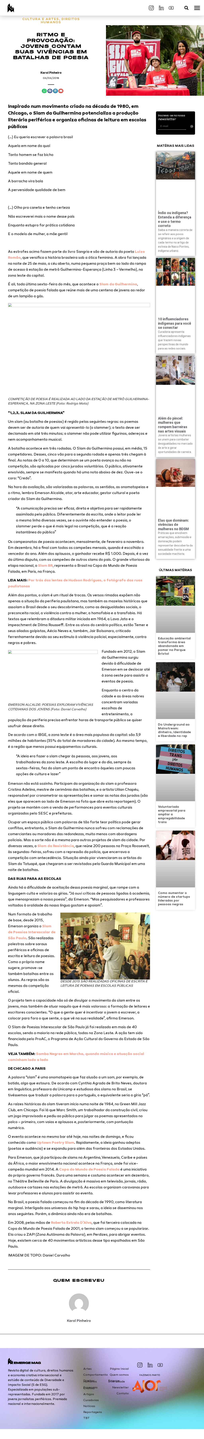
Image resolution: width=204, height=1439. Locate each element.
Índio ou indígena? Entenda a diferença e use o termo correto (174, 219)
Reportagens (92, 1412)
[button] (186, 8)
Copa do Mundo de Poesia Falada (89, 1170)
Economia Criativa (90, 1388)
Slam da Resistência (55, 846)
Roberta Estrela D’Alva (71, 1223)
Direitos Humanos (90, 1381)
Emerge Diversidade (116, 1381)
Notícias (89, 1406)
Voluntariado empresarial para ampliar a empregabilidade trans (171, 814)
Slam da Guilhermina (118, 284)
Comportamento (95, 1375)
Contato (123, 1393)
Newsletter (120, 1387)
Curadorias (91, 1400)
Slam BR (45, 566)
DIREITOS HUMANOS (60, 20)
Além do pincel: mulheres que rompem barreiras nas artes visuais (172, 424)
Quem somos (119, 1375)
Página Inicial (119, 1369)
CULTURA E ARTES (40, 19)
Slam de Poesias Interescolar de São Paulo (31, 932)
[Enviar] (191, 126)
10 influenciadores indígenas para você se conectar (174, 323)
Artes (87, 1369)
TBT (86, 1418)
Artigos (88, 1394)
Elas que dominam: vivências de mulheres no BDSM (173, 524)
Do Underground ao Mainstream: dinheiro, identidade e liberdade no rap (174, 730)
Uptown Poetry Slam (55, 1143)
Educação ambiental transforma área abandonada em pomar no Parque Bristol (174, 646)
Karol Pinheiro (51, 73)
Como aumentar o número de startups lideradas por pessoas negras (174, 899)
